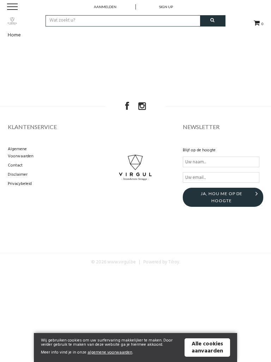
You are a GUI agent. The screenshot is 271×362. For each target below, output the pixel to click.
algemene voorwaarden (110, 352)
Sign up (166, 7)
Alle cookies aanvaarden (207, 347)
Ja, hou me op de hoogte (221, 197)
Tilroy (173, 262)
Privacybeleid (20, 183)
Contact (15, 165)
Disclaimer (18, 174)
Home (14, 35)
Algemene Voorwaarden (21, 153)
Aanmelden (105, 7)
